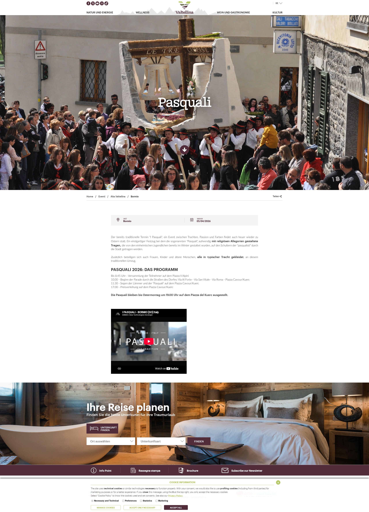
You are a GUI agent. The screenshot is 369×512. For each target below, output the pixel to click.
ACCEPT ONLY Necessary (142, 507)
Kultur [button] (278, 12)
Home (89, 196)
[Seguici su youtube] (97, 3)
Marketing (163, 500)
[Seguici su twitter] (93, 3)
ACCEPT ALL (176, 507)
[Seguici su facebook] (88, 3)
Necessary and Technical (106, 500)
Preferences (131, 500)
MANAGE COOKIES (106, 507)
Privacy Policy (175, 495)
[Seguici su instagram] (102, 3)
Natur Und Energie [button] (99, 12)
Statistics (147, 500)
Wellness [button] (142, 12)
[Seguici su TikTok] (106, 3)
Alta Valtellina (118, 196)
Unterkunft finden (109, 429)
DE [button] (277, 3)
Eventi (101, 196)
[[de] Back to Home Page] (184, 7)
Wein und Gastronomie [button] (233, 12)
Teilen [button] (276, 196)
